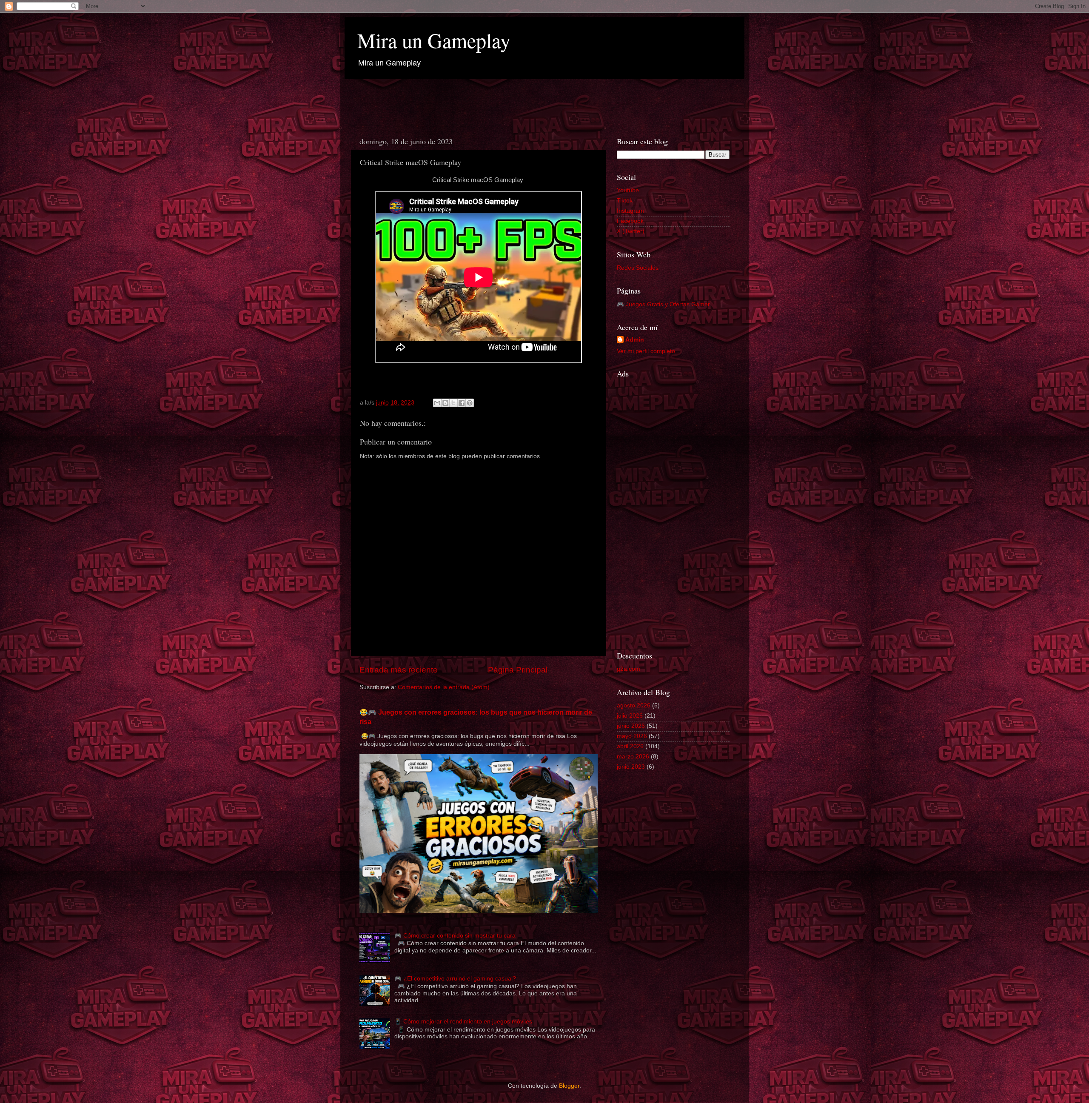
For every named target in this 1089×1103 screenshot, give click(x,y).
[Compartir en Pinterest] (469, 403)
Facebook (630, 221)
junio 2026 (631, 726)
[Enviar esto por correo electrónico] (437, 403)
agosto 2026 (633, 705)
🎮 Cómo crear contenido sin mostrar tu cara (455, 935)
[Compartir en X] (453, 403)
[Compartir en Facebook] (461, 403)
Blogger (569, 1086)
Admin (634, 339)
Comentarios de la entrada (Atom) (444, 687)
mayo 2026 (632, 736)
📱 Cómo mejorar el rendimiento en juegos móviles (463, 1021)
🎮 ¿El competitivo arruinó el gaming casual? (455, 978)
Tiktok (625, 200)
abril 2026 (630, 746)
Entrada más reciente (398, 669)
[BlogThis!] (445, 403)
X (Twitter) (630, 231)
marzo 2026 (633, 756)
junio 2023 (631, 767)
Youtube (628, 190)
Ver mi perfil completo (646, 351)
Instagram (630, 211)
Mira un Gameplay (433, 40)
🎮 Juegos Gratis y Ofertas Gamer (663, 304)
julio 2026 (630, 716)
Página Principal (517, 669)
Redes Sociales (638, 268)
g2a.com (628, 669)
